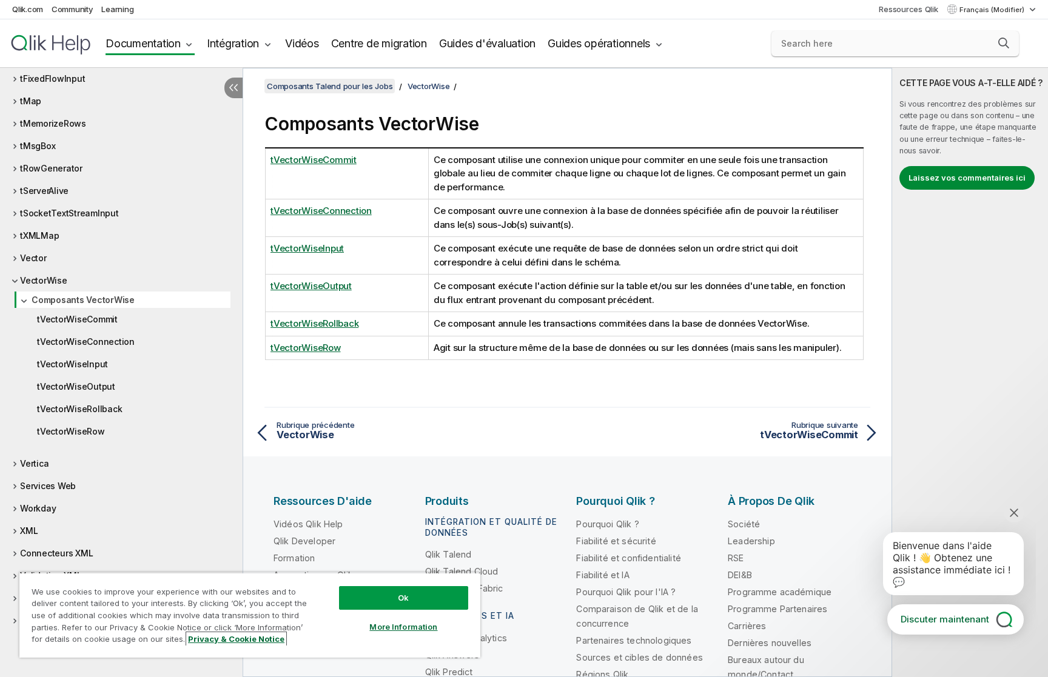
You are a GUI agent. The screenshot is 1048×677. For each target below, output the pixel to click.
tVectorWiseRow (71, 431)
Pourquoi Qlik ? (607, 524)
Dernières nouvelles (769, 643)
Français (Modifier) (992, 9)
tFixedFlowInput (52, 78)
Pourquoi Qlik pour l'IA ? (626, 592)
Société (744, 524)
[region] (249, 615)
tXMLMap (39, 235)
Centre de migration (379, 43)
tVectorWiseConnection (86, 341)
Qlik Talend (448, 554)
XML (29, 530)
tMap (30, 101)
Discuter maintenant (945, 619)
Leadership (751, 541)
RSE (736, 558)
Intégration (233, 43)
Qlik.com (27, 9)
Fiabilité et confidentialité (628, 558)
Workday (38, 508)
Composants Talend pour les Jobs (329, 86)
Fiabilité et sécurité (616, 541)
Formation (294, 558)
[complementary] (970, 372)
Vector (33, 258)
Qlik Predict (449, 672)
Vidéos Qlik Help (308, 524)
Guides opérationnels (599, 43)
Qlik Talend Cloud (462, 571)
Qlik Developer (304, 541)
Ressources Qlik (908, 9)
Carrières (747, 626)
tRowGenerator (51, 168)
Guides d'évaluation (487, 43)
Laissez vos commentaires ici (967, 177)
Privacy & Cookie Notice (236, 639)
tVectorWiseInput (72, 364)
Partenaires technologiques (633, 640)
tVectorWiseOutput (76, 386)
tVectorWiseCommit (77, 319)
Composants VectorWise (83, 300)
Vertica (34, 463)
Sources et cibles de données (639, 657)
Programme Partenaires (777, 609)
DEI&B (740, 575)
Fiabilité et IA (602, 575)
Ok (403, 597)
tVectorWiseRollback (79, 409)
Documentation (143, 43)
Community (72, 9)
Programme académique (779, 592)
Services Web (48, 486)
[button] (1004, 43)
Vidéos (302, 43)
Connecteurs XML (56, 553)
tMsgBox (37, 146)
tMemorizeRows (53, 123)
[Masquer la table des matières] (233, 88)
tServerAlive (44, 190)
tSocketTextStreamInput (69, 213)
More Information (403, 627)
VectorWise (43, 280)
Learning (117, 9)
